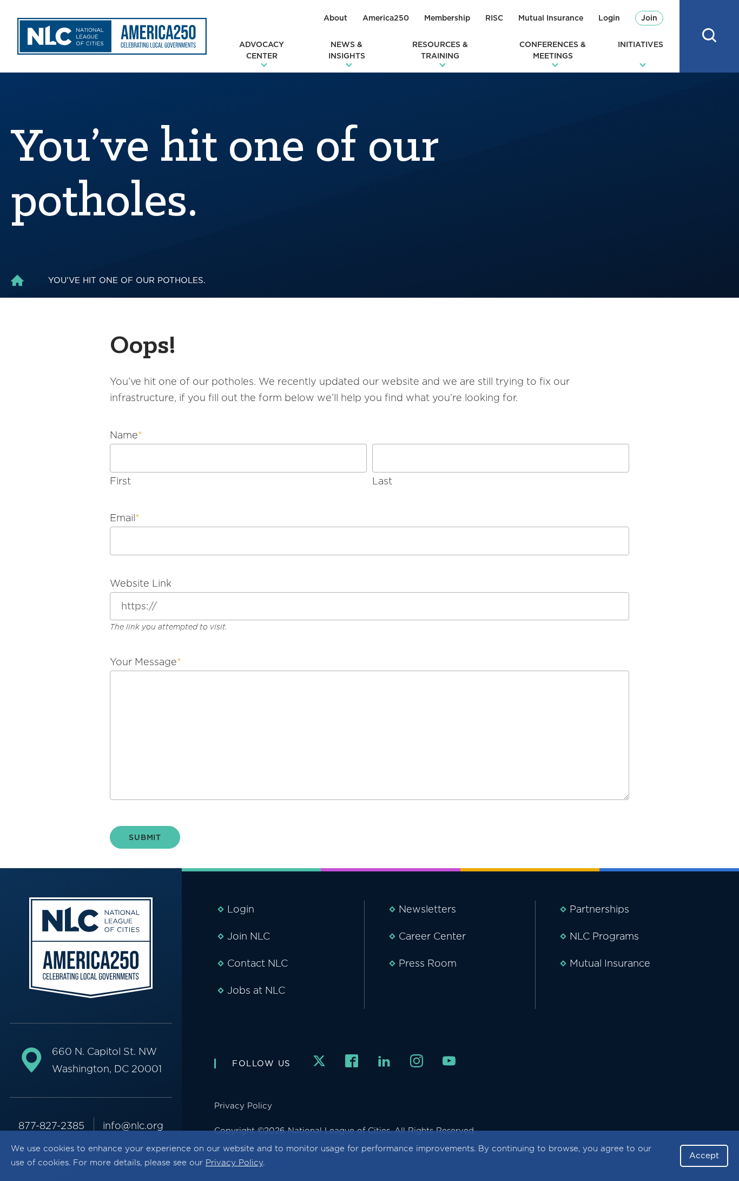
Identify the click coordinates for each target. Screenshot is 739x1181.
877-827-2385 (51, 1125)
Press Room (428, 963)
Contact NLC (257, 963)
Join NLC (248, 936)
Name (126, 435)
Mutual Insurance (550, 18)
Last (382, 481)
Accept (704, 1155)
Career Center (432, 936)
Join (649, 18)
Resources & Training (440, 50)
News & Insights (346, 50)
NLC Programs (604, 936)
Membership (447, 18)
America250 (385, 18)
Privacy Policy (234, 1162)
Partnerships (599, 909)
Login (609, 18)
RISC (494, 18)
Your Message (145, 661)
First (120, 481)
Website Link (140, 583)
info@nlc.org (133, 1125)
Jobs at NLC (256, 990)
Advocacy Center (261, 50)
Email (125, 517)
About (335, 18)
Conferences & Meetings (552, 50)
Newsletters (427, 909)
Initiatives (640, 44)
